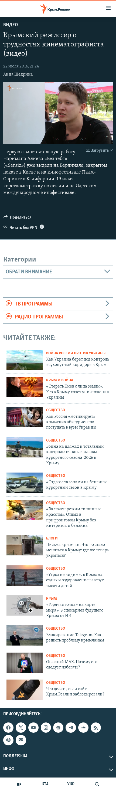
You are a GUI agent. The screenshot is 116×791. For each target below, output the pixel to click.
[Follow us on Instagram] (46, 727)
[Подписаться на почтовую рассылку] (21, 740)
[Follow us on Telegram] (71, 727)
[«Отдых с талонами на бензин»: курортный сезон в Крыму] (24, 483)
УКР (70, 784)
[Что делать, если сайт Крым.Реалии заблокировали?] (24, 690)
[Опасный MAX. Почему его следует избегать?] (24, 663)
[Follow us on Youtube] (33, 727)
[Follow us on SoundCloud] (83, 727)
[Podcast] (8, 740)
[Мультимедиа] (19, 784)
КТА (45, 784)
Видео (10, 25)
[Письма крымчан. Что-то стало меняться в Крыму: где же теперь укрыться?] (24, 545)
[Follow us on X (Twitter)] (21, 727)
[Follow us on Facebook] (8, 727)
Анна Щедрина (18, 74)
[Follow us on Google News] (58, 727)
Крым (51, 599)
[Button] (18, 218)
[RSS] (96, 727)
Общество (55, 410)
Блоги (52, 539)
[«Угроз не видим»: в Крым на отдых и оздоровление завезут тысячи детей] (24, 575)
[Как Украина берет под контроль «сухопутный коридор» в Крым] (24, 360)
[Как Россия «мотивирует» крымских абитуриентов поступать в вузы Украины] (24, 417)
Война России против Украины (75, 353)
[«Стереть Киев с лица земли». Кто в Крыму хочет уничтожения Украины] (24, 387)
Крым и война (59, 380)
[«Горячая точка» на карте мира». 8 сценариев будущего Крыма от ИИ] (24, 605)
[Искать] (97, 784)
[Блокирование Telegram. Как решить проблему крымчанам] (24, 635)
